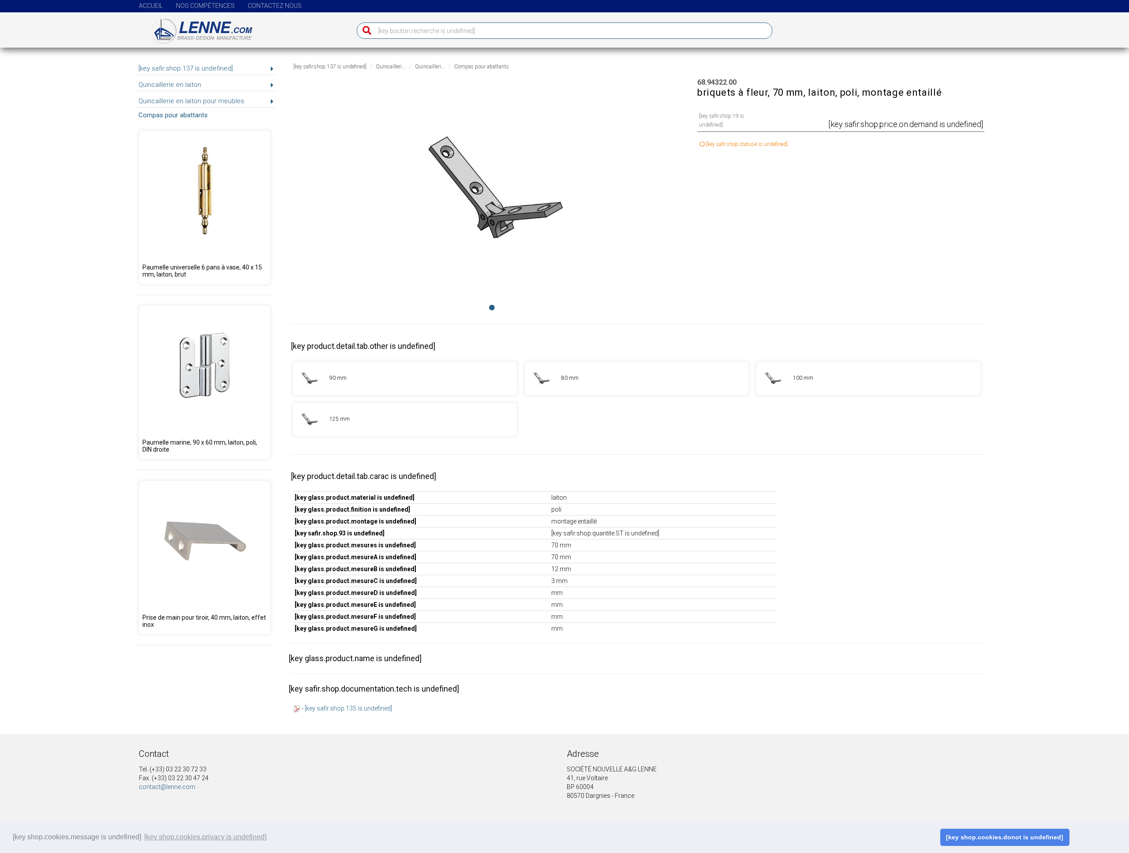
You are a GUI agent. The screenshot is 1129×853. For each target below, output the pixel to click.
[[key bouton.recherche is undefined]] (365, 30)
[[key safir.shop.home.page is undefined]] (196, 28)
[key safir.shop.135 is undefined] (348, 708)
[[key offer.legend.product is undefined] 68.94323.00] (637, 378)
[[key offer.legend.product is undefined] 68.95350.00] (204, 382)
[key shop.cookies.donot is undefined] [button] (1004, 837)
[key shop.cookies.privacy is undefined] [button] (205, 837)
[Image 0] (492, 307)
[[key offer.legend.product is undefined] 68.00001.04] (204, 557)
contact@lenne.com (167, 786)
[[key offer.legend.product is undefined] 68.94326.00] (405, 419)
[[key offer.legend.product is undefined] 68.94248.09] (204, 207)
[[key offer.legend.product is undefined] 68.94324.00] (405, 378)
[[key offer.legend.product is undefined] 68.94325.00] (868, 378)
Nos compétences (205, 5)
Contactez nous (275, 5)
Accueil (151, 5)
